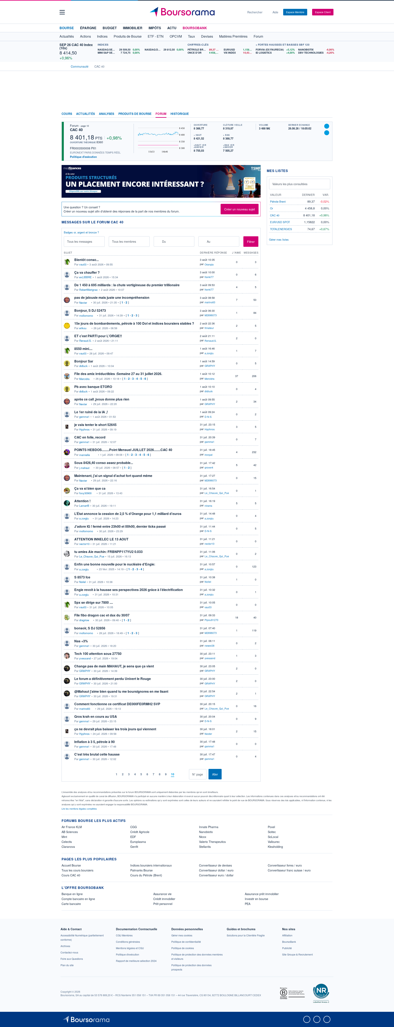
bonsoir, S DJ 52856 (89, 628)
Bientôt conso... (86, 259)
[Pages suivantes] (179, 774)
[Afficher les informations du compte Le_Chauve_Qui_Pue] (67, 554)
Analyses (106, 114)
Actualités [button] (67, 36)
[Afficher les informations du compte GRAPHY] (67, 668)
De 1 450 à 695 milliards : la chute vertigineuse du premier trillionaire (127, 285)
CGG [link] (133, 827)
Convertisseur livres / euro (285, 865)
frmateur (209, 327)
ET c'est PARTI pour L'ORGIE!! (98, 335)
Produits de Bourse (135, 114)
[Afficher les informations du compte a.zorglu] (67, 516)
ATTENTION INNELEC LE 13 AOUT (101, 539)
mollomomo (86, 315)
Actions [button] (85, 36)
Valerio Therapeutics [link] (212, 842)
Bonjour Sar (83, 361)
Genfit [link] (134, 847)
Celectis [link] (67, 842)
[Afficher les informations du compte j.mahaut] (67, 465)
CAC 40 (76, 129)
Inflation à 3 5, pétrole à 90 (94, 741)
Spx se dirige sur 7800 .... (93, 602)
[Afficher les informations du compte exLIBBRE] (67, 274)
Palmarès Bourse (141, 870)
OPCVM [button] (176, 36)
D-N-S (208, 416)
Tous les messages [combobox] (79, 241)
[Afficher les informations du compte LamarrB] (67, 503)
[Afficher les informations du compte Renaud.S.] (67, 338)
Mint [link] (64, 837)
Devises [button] (207, 36)
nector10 (84, 544)
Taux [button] (191, 36)
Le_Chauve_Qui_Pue (217, 492)
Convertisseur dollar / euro (216, 870)
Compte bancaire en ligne (78, 899)
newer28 (209, 645)
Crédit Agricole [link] (139, 832)
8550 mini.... (83, 348)
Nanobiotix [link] (206, 832)
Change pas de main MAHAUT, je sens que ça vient (114, 666)
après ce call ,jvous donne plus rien (101, 399)
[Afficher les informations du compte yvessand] (67, 656)
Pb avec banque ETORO (93, 386)
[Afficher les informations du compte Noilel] (67, 579)
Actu (171, 27)
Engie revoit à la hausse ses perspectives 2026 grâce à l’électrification (128, 589)
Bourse (67, 27)
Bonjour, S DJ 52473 (90, 310)
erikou (82, 328)
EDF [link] (133, 837)
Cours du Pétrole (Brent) (146, 875)
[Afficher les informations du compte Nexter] (67, 300)
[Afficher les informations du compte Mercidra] (67, 376)
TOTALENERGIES (281, 229)
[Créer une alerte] (326, 126)
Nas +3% (81, 641)
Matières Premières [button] (233, 36)
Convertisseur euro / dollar (216, 875)
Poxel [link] (271, 827)
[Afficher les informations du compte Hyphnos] (67, 427)
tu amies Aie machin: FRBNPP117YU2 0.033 (108, 551)
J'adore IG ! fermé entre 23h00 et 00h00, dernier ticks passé (120, 526)
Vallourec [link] (274, 842)
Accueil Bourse (71, 865)
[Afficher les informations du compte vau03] (67, 262)
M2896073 (211, 315)
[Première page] (104, 774)
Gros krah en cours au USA (95, 716)
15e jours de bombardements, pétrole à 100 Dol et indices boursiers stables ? (134, 323)
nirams (208, 505)
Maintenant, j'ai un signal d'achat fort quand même (113, 475)
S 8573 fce (82, 577)
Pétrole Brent (278, 201)
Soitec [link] (272, 832)
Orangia (209, 264)
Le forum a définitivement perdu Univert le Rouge (112, 678)
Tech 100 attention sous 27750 (97, 653)
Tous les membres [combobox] (124, 241)
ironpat (208, 454)
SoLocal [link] (273, 837)
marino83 (210, 302)
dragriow (84, 620)
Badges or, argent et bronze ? (81, 232)
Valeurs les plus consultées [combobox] (289, 184)
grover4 (209, 467)
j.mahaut (84, 468)
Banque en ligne (72, 894)
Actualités (85, 114)
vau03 (82, 264)
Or (271, 208)
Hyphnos (84, 429)
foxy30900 (85, 493)
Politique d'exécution (83, 157)
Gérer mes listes (279, 239)
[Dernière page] (186, 774)
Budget (110, 27)
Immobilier (132, 27)
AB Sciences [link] (70, 832)
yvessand (85, 658)
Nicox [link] (202, 837)
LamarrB (84, 505)
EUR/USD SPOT (280, 222)
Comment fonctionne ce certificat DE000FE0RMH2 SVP (117, 704)
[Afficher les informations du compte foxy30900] (67, 491)
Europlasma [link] (138, 842)
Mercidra (84, 379)
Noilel (82, 582)
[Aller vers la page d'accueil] (195, 12)
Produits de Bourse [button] (128, 36)
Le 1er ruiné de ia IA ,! (91, 412)
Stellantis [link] (205, 847)
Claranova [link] (68, 847)
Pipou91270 (211, 619)
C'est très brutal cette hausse (97, 754)
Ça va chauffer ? (87, 272)
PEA (247, 904)
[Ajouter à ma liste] (326, 132)
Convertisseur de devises (215, 865)
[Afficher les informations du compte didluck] (67, 363)
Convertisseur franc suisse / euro (289, 870)
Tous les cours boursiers (77, 870)
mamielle (84, 455)
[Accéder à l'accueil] (63, 66)
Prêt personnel (162, 904)
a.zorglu (209, 353)
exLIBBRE (85, 277)
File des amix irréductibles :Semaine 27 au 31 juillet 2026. (118, 373)
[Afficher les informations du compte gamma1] (67, 414)
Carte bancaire (71, 904)
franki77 (209, 276)
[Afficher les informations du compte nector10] (67, 541)
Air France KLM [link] (72, 827)
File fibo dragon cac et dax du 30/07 (101, 615)
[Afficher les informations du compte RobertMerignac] (67, 287)
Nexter (83, 302)
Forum (258, 36)
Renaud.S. (85, 340)
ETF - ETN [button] (156, 36)
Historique (180, 114)
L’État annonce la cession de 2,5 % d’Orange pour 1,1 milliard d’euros (127, 513)
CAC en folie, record (89, 437)
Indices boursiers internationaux (151, 865)
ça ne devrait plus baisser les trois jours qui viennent (115, 729)
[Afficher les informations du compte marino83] (67, 706)
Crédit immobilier (164, 899)
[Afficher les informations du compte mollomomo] (67, 313)
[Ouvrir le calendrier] (158, 241)
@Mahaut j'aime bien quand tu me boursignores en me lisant (121, 691)
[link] (65, 946)
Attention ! (82, 500)
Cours (67, 114)
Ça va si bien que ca (89, 488)
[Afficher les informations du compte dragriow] (67, 617)
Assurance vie (162, 894)
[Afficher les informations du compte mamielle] (67, 452)
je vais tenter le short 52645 (95, 424)
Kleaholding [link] (275, 847)
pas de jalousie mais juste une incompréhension (111, 297)
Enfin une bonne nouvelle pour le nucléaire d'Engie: (114, 564)
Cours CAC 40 (71, 875)
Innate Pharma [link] (208, 827)
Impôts (155, 27)
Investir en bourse (256, 899)
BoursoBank (195, 27)
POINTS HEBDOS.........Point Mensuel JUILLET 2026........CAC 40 (123, 449)
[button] (62, 12)
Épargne (88, 27)
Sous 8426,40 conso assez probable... (103, 462)
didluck (83, 366)
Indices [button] (102, 36)
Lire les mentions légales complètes (79, 808)
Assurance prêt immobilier (262, 894)
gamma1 (84, 416)
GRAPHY (210, 365)
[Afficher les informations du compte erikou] (67, 326)
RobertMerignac (88, 289)
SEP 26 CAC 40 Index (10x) (76, 46)
